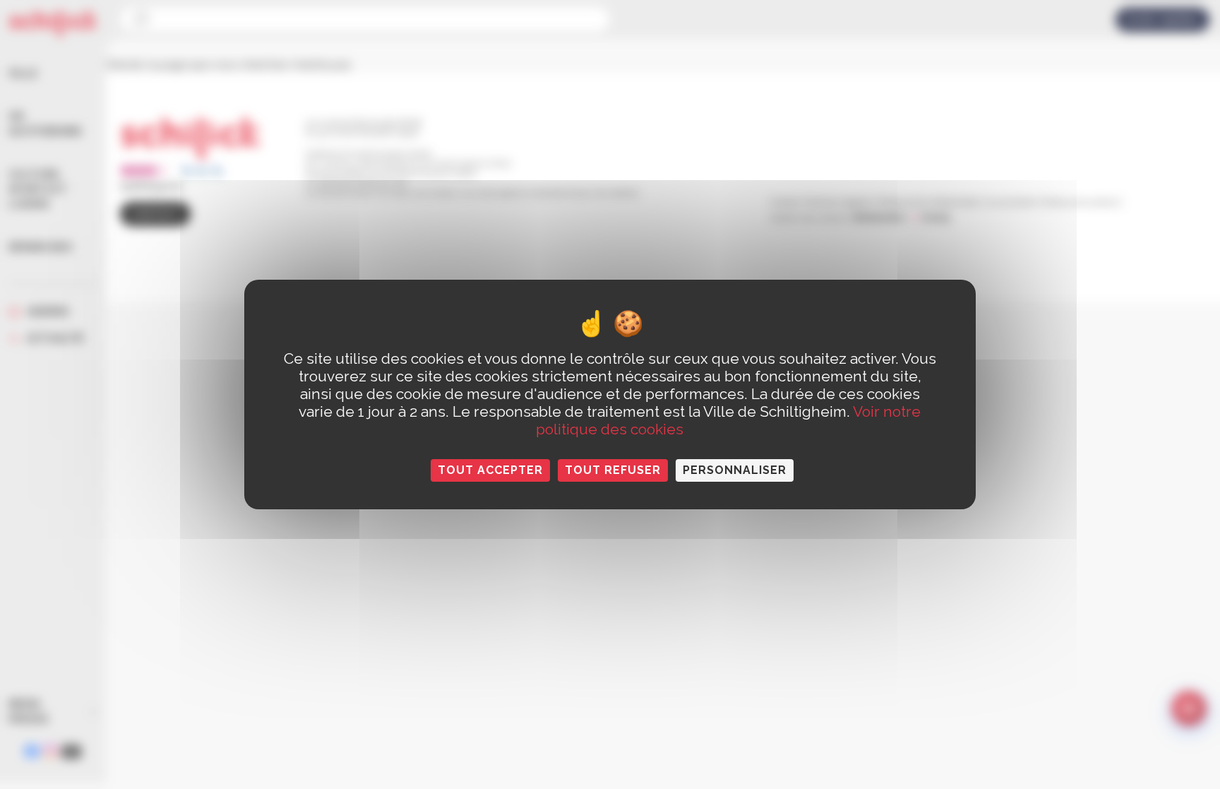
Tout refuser (613, 470)
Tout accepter (490, 470)
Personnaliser (735, 470)
